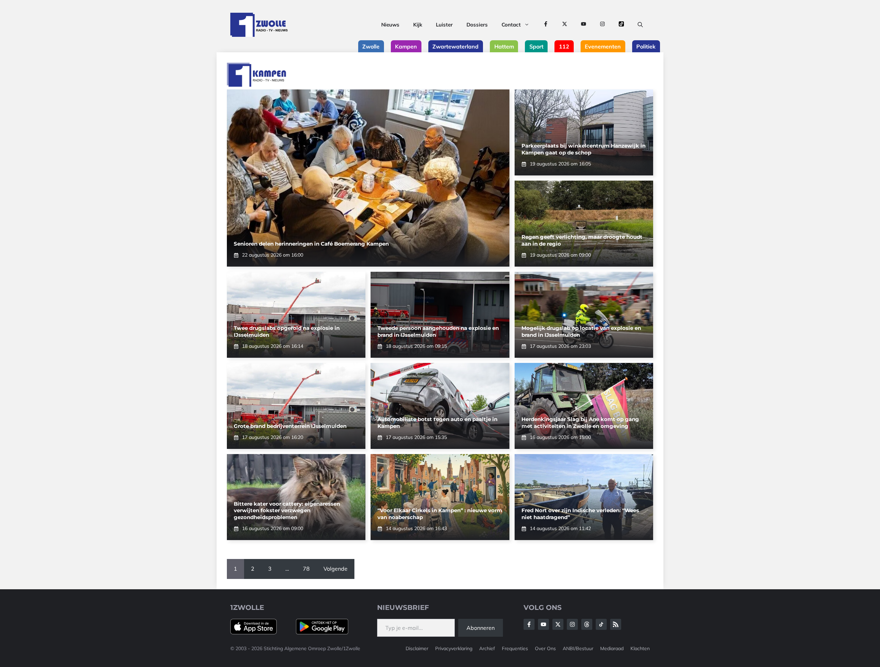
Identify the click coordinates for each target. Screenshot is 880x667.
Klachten (640, 648)
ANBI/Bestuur (578, 648)
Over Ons (545, 648)
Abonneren (480, 627)
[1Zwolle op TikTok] (621, 24)
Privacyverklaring (453, 648)
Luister (444, 24)
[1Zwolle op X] (564, 24)
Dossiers (477, 24)
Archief (487, 648)
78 (306, 568)
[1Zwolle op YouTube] (583, 24)
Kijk (417, 24)
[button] (640, 24)
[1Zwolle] (259, 24)
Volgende (335, 568)
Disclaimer (417, 648)
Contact (511, 24)
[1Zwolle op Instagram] (602, 24)
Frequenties (515, 648)
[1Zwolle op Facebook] (545, 24)
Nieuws (390, 24)
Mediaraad (612, 648)
